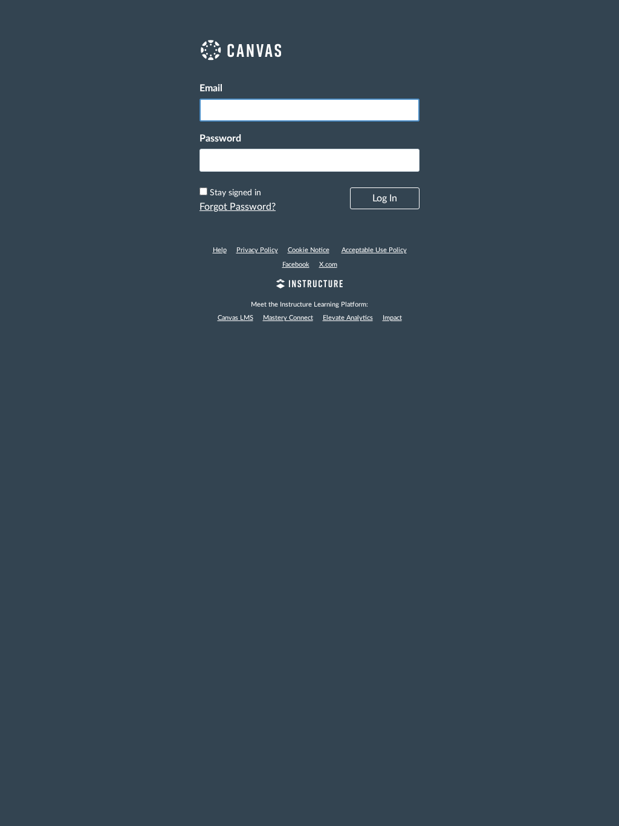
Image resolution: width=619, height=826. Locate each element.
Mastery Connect (288, 317)
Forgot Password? (237, 207)
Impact (392, 317)
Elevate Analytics (348, 317)
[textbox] (309, 160)
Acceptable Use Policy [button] (374, 250)
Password (220, 138)
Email (210, 88)
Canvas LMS (235, 317)
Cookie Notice (308, 250)
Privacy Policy (257, 250)
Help (220, 250)
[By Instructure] (309, 285)
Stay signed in (235, 193)
